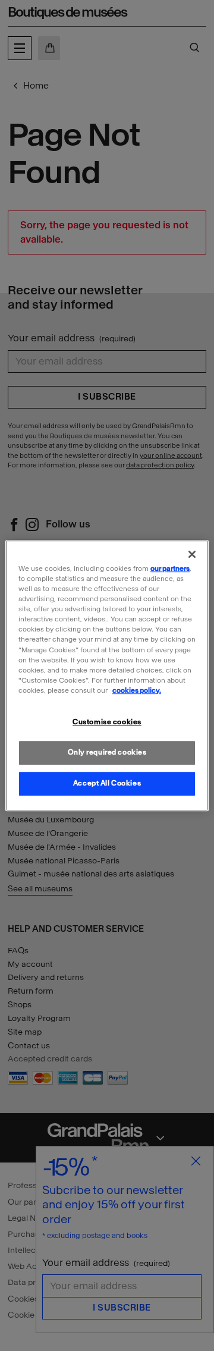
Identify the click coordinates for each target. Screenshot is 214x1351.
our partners (170, 568)
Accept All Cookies (107, 783)
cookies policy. (136, 690)
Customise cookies (107, 721)
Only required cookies (107, 752)
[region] (107, 675)
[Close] (192, 554)
